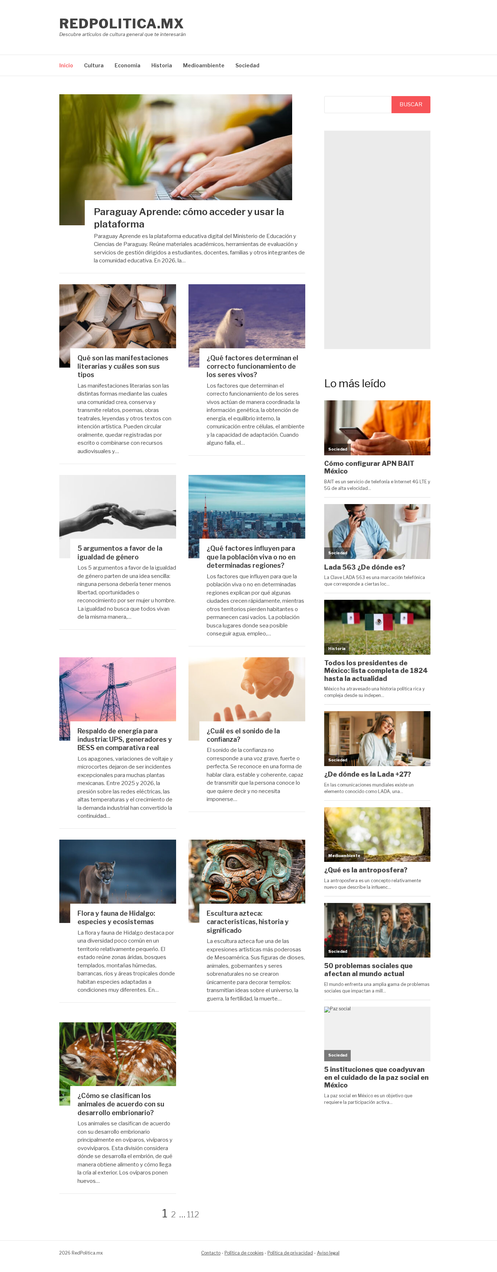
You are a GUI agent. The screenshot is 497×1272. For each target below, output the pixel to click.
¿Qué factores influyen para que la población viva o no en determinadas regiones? (251, 556)
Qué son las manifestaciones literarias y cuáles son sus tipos (122, 366)
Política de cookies (243, 1253)
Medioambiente (203, 65)
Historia (161, 65)
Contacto (210, 1253)
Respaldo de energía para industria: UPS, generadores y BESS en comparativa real (124, 739)
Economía (127, 65)
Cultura (94, 65)
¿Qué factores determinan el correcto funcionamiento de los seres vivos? (252, 366)
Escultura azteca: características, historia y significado (248, 922)
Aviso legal (328, 1253)
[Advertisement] (377, 240)
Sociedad (247, 65)
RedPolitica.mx (121, 24)
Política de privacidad (290, 1253)
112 (193, 1214)
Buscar (410, 104)
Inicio (66, 65)
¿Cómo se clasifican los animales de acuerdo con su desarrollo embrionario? (120, 1104)
